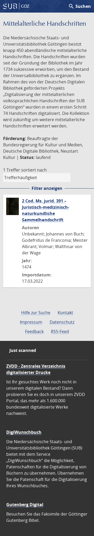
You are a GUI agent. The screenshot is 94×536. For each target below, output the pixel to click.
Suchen (79, 6)
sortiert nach (34, 170)
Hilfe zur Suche (35, 312)
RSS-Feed (60, 331)
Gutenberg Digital (24, 504)
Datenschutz (62, 322)
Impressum (31, 322)
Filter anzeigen (47, 188)
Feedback (34, 331)
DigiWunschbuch (24, 432)
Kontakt (65, 312)
